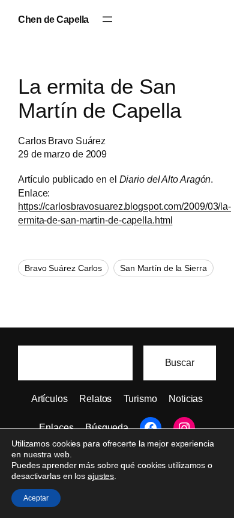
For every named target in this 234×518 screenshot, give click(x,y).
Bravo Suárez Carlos (63, 268)
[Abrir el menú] (107, 19)
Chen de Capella (53, 19)
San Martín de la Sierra (163, 268)
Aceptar (36, 498)
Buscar (179, 362)
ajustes (101, 476)
